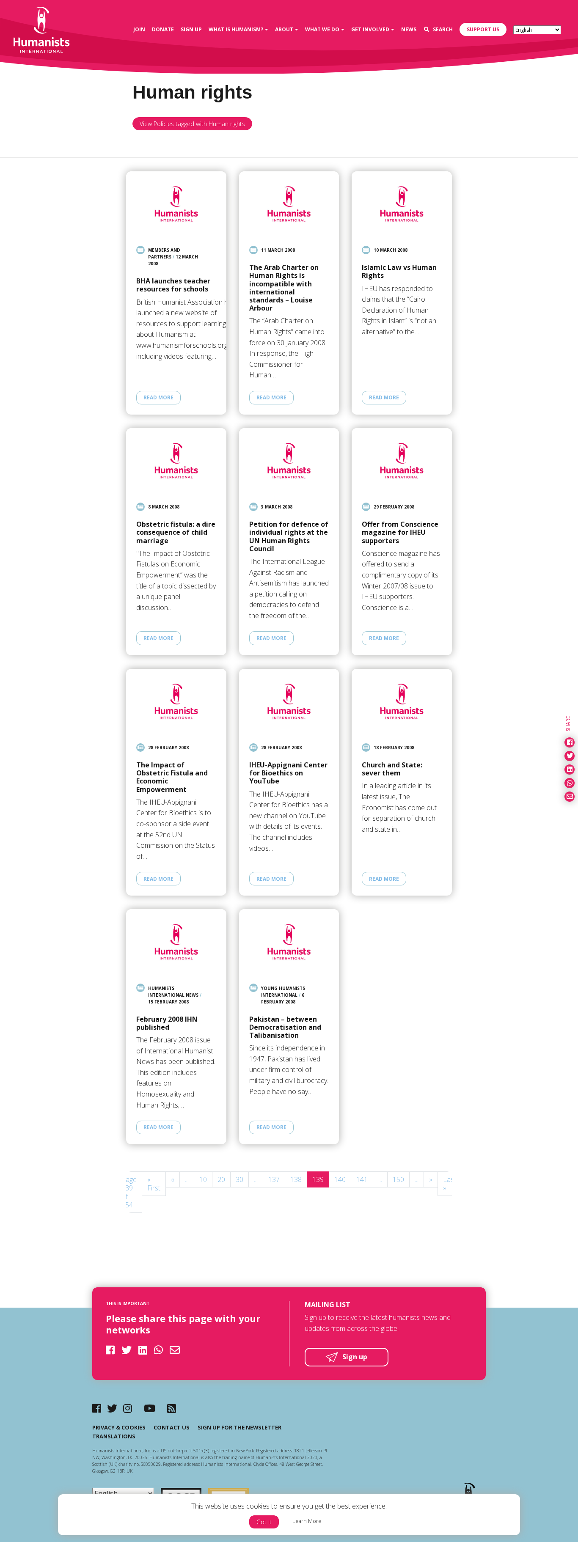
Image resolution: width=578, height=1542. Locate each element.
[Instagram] (127, 1408)
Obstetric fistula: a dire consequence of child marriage (175, 532)
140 (340, 1179)
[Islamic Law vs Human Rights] (402, 203)
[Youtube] (149, 1408)
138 (296, 1179)
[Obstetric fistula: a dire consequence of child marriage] (176, 460)
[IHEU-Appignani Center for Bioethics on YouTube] (289, 701)
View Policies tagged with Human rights (192, 124)
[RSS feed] (171, 1408)
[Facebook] (96, 1408)
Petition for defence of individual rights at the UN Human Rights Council (288, 536)
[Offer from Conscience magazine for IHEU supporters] (402, 460)
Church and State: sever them (392, 769)
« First (153, 1184)
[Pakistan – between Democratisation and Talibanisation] (289, 941)
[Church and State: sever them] (402, 701)
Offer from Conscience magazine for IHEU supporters (400, 532)
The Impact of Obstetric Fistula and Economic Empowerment (172, 777)
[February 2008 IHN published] (176, 941)
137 (274, 1179)
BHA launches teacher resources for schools (173, 285)
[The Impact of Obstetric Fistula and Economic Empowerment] (176, 701)
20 (221, 1179)
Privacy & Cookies (119, 1427)
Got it (264, 1522)
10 (203, 1179)
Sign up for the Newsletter (239, 1427)
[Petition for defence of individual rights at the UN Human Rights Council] (289, 460)
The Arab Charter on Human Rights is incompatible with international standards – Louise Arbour (284, 288)
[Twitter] (112, 1408)
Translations (113, 1436)
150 (398, 1179)
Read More (158, 397)
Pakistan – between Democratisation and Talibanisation (285, 1027)
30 (239, 1179)
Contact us (172, 1427)
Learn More (307, 1521)
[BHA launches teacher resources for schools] (176, 203)
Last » (449, 1184)
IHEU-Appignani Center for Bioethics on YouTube (288, 773)
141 (362, 1179)
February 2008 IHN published (167, 1023)
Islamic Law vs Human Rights (399, 272)
